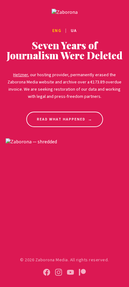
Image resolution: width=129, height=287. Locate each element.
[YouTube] (70, 272)
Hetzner (20, 75)
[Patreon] (82, 272)
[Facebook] (46, 272)
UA (74, 31)
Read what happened (64, 119)
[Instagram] (58, 272)
